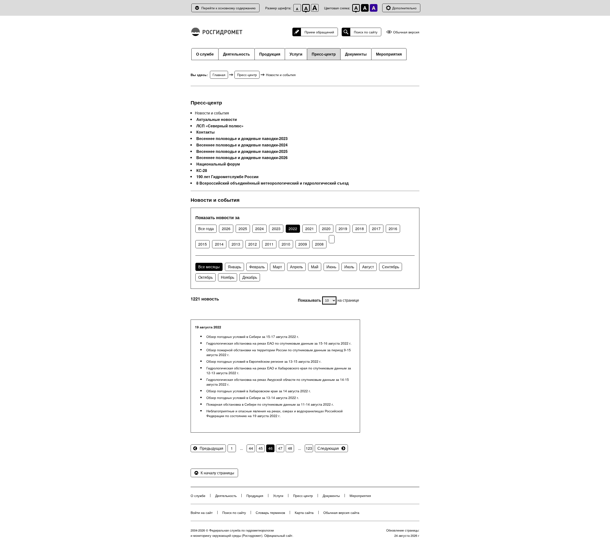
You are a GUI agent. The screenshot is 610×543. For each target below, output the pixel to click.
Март (277, 266)
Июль (349, 266)
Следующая (328, 448)
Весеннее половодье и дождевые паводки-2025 (242, 151)
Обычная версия (406, 32)
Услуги (296, 54)
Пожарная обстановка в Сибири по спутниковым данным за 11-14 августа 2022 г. (270, 404)
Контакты (205, 132)
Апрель (296, 266)
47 (280, 448)
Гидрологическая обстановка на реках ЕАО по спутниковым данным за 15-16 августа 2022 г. (278, 343)
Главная (219, 74)
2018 (359, 228)
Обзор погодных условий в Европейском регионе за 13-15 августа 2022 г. (263, 361)
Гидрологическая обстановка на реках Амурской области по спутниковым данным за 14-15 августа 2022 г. (277, 382)
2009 (302, 244)
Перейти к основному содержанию (228, 7)
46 (270, 448)
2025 (243, 228)
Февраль (257, 266)
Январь (234, 266)
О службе (205, 54)
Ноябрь (227, 277)
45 (261, 448)
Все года (206, 228)
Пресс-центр (324, 54)
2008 (319, 244)
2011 (269, 244)
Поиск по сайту (365, 32)
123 (309, 448)
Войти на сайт (202, 512)
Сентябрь (390, 266)
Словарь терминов (270, 512)
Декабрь (249, 277)
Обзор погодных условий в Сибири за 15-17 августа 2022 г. (252, 336)
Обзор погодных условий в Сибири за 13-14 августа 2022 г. (252, 397)
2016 (393, 228)
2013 (236, 244)
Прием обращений (319, 32)
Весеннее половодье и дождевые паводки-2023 (242, 138)
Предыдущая (211, 448)
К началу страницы (217, 473)
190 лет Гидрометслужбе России (227, 176)
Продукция (269, 54)
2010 (286, 244)
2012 (252, 244)
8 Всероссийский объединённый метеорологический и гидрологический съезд (272, 183)
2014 (219, 244)
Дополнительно (404, 7)
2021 (309, 228)
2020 (326, 228)
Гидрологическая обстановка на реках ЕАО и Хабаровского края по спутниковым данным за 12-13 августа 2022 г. (278, 370)
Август (368, 266)
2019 (343, 228)
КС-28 (201, 170)
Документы (356, 54)
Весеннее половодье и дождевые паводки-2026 (242, 157)
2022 (293, 228)
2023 (276, 228)
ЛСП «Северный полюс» (220, 126)
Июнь (331, 266)
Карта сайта (304, 512)
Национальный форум (218, 164)
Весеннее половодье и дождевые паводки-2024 (242, 145)
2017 (376, 228)
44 (251, 448)
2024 (259, 228)
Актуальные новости (216, 119)
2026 (226, 228)
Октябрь (205, 277)
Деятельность (236, 54)
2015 (202, 244)
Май (314, 266)
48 (290, 448)
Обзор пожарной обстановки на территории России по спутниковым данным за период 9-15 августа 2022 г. (278, 352)
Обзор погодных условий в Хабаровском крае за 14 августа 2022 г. (258, 390)
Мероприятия (389, 54)
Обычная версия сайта (341, 512)
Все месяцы (209, 266)
